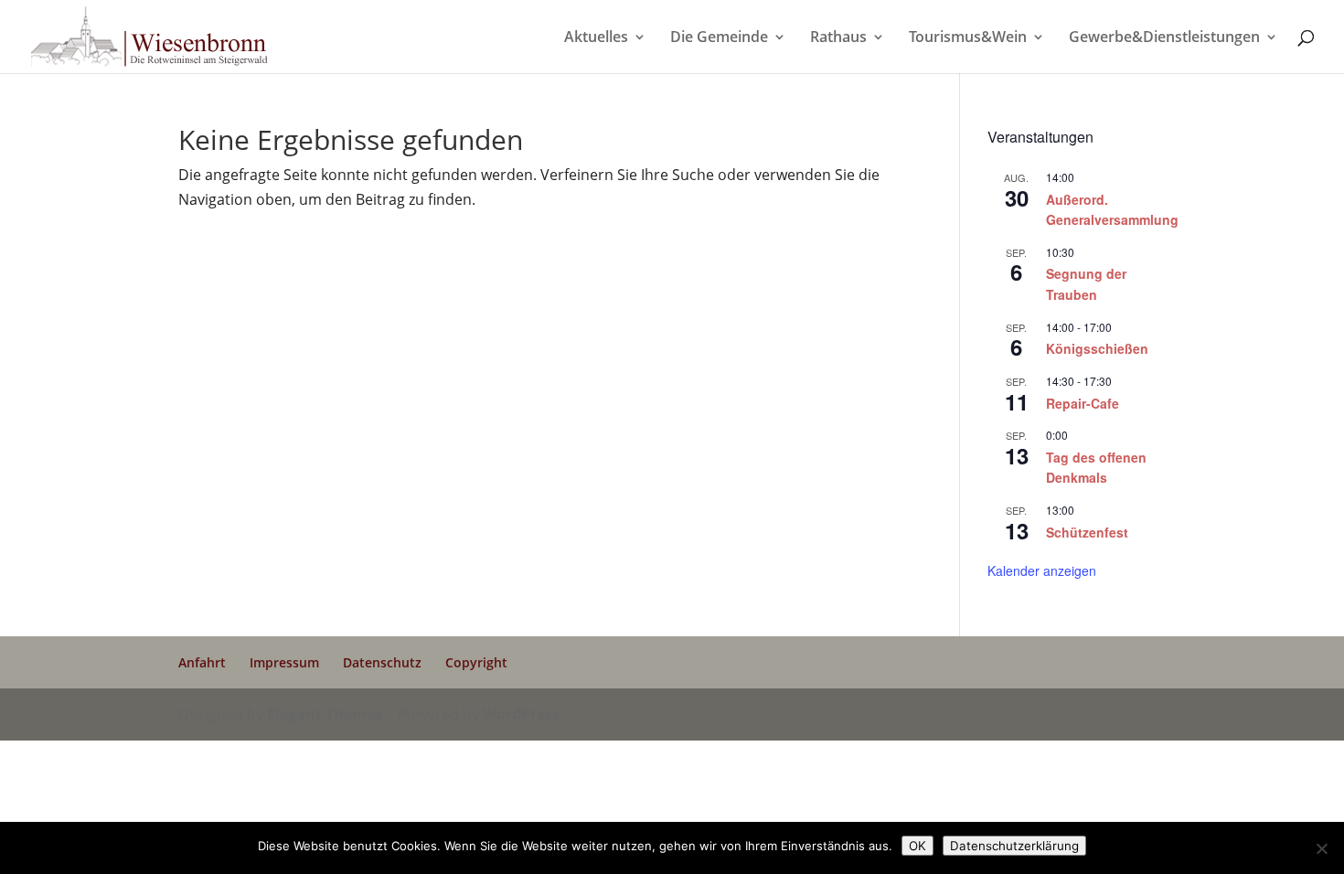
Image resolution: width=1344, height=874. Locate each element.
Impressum (284, 662)
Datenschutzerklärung (1014, 845)
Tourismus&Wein (968, 38)
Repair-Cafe (1082, 403)
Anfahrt (202, 662)
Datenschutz (382, 662)
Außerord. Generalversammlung (1112, 209)
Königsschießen (1097, 348)
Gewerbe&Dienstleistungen (1164, 38)
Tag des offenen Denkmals (1096, 467)
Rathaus (838, 38)
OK (917, 845)
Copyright (476, 662)
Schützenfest (1087, 532)
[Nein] (1321, 848)
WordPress (521, 714)
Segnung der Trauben (1086, 284)
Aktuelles (596, 38)
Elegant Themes (324, 714)
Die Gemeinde (719, 38)
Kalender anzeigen (1041, 570)
